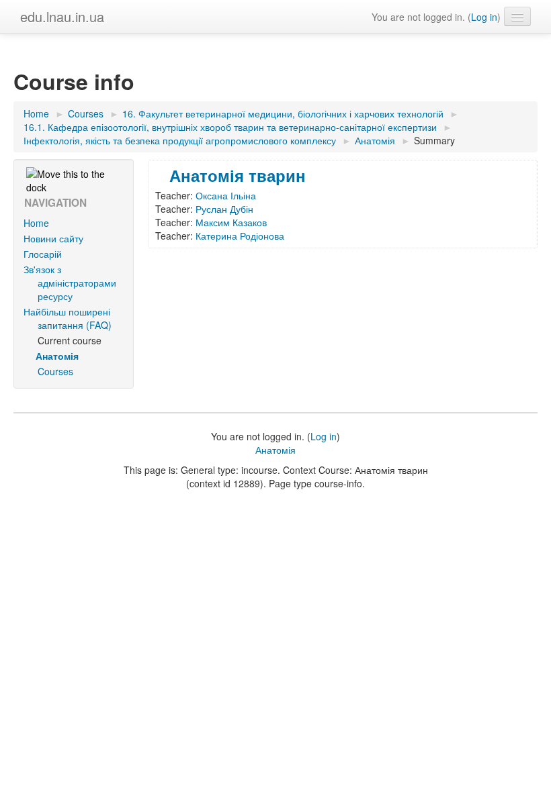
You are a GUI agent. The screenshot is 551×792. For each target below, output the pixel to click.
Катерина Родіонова (240, 235)
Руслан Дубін (224, 208)
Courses (55, 371)
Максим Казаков (231, 222)
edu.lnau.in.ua (62, 16)
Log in (484, 16)
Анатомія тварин (237, 175)
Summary (434, 140)
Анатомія (275, 449)
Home (36, 223)
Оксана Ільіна (226, 195)
